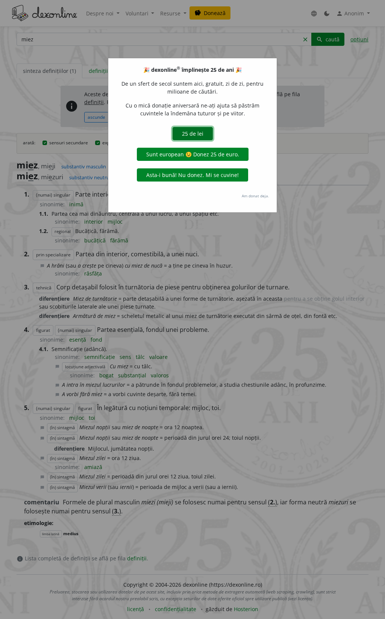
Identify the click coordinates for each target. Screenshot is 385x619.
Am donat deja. (255, 195)
